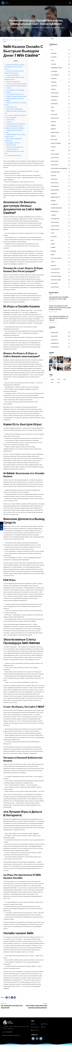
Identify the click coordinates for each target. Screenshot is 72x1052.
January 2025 (60, 336)
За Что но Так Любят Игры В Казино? (16, 115)
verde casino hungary (60, 276)
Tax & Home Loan (60, 272)
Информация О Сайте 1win (13, 143)
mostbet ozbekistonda (60, 208)
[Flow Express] (5, 2)
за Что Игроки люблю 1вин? (13, 155)
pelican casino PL (60, 229)
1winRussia (60, 78)
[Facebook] (6, 997)
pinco (60, 240)
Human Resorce (60, 186)
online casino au (60, 222)
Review (60, 254)
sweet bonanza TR (60, 269)
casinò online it (60, 164)
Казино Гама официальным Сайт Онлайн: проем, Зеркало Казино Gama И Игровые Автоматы (60, 307)
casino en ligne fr (60, 154)
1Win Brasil (60, 53)
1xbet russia (60, 100)
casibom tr (60, 146)
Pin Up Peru (60, 236)
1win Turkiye (60, 71)
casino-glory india (60, 172)
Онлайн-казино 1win (11, 107)
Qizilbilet (60, 247)
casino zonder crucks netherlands (60, 168)
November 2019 (60, 343)
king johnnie (60, 193)
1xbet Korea (60, 85)
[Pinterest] (12, 997)
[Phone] (1, 528)
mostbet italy (60, 204)
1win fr (60, 60)
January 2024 (60, 339)
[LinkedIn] (15, 997)
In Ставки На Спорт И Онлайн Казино (16, 124)
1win (25, 264)
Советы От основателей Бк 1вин (14, 147)
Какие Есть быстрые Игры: (13, 81)
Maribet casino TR (60, 197)
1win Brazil (60, 57)
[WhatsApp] (1, 525)
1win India (60, 64)
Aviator (60, 110)
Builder (52, 379)
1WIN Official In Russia (17, 27)
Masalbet (60, 200)
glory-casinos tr (60, 182)
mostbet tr (60, 215)
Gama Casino (60, 179)
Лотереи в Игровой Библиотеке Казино (16, 96)
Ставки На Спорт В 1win (12, 149)
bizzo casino (60, 139)
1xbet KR (60, 89)
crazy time (60, 175)
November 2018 (60, 347)
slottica (60, 261)
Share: (2, 997)
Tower (52, 382)
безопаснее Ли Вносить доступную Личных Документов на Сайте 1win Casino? (14, 67)
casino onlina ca (60, 157)
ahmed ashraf (19, 40)
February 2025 (60, 332)
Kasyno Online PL (60, 190)
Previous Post (4, 1003)
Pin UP (60, 233)
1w (60, 49)
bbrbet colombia (60, 132)
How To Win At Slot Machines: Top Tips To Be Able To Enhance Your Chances (58, 318)
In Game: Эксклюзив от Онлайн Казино (16, 83)
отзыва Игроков (10, 119)
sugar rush (60, 265)
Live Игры (8, 88)
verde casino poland (60, 279)
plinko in (60, 243)
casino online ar (60, 161)
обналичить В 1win (11, 145)
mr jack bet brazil (60, 218)
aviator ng (60, 121)
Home (9, 27)
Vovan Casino (60, 283)
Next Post (45, 1003)
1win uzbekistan (60, 75)
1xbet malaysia (60, 93)
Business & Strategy (60, 143)
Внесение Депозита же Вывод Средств (16, 85)
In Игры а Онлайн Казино (12, 75)
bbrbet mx (60, 136)
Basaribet (60, 128)
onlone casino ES (60, 226)
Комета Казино (60, 287)
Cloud (58, 379)
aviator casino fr (60, 118)
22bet (60, 107)
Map (64, 379)
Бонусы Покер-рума (11, 117)
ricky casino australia (60, 258)
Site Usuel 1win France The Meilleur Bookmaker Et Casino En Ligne (59, 298)
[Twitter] (9, 997)
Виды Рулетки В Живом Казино (14, 109)
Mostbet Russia (60, 211)
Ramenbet (60, 251)
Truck (58, 382)
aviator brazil (60, 114)
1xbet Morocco (60, 96)
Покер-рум (9, 121)
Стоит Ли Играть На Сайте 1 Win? (15, 94)
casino (60, 150)
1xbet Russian (60, 103)
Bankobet (60, 125)
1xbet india (60, 82)
